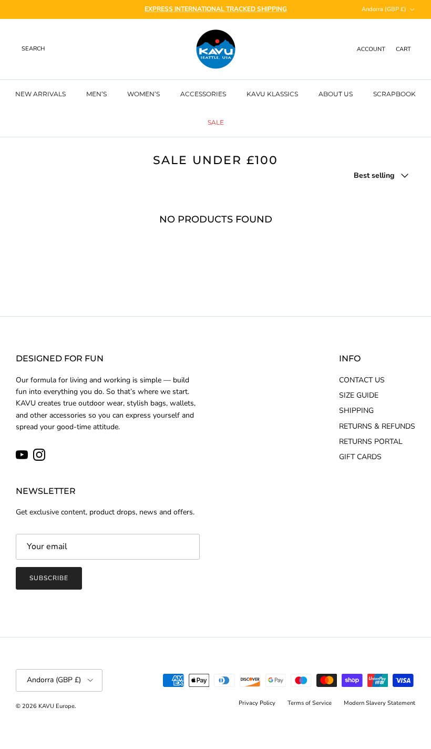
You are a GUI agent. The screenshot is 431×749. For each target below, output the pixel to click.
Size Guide (358, 395)
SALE (216, 122)
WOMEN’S (143, 94)
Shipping (356, 411)
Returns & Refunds (377, 426)
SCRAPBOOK (394, 94)
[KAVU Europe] (215, 49)
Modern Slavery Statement (379, 703)
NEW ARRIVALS (40, 94)
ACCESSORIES (203, 94)
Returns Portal (371, 442)
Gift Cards (360, 457)
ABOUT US (336, 94)
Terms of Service (310, 703)
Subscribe (48, 578)
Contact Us (362, 380)
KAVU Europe (56, 706)
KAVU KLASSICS (272, 94)
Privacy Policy (257, 703)
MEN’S (96, 94)
